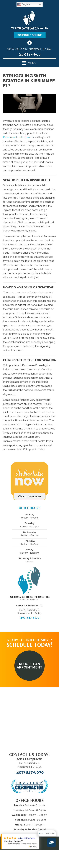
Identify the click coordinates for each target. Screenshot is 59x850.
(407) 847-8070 (29, 54)
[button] (29, 665)
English (25, 4)
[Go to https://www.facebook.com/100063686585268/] (29, 43)
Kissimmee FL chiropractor (18, 137)
